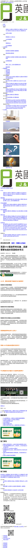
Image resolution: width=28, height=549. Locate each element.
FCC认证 (24, 80)
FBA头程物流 (4, 209)
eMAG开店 (8, 106)
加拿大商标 (21, 57)
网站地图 (5, 486)
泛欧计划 (12, 474)
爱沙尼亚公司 (17, 84)
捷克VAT (10, 30)
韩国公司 (22, 89)
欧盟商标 (8, 50)
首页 (4, 24)
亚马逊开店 (8, 100)
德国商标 (17, 50)
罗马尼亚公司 (23, 84)
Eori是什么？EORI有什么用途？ (10, 448)
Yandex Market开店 (21, 106)
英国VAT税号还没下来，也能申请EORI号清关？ (14, 425)
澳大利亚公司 (21, 90)
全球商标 (5, 47)
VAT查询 (10, 486)
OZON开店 (20, 108)
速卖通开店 (23, 100)
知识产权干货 (9, 167)
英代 (9, 80)
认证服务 (8, 69)
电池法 (13, 76)
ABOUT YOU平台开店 (21, 105)
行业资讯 (8, 121)
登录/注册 (5, 2)
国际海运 (8, 94)
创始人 (13, 481)
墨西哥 (22, 199)
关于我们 (5, 234)
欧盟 (4, 199)
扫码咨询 (5, 535)
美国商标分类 (17, 64)
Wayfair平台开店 (9, 101)
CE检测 (14, 80)
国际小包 (12, 97)
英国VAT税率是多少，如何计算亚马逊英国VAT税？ (15, 444)
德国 (9, 199)
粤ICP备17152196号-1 (19, 526)
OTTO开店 (13, 105)
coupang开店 (14, 106)
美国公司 (8, 89)
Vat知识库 (23, 234)
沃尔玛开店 (8, 105)
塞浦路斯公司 (9, 86)
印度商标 (17, 57)
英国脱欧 (8, 474)
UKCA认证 (19, 80)
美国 (11, 199)
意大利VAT (23, 192)
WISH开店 (18, 100)
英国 (6, 199)
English (11, 188)
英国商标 (12, 50)
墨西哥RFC (8, 43)
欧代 (7, 80)
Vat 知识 (5, 109)
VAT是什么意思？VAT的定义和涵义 (11, 419)
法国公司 (8, 83)
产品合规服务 (4, 203)
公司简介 (5, 481)
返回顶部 (5, 547)
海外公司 (8, 71)
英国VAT (8, 29)
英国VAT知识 (20, 243)
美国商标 (8, 57)
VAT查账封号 (22, 474)
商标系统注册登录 (10, 53)
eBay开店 (13, 100)
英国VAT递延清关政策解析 (9, 455)
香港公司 (11, 91)
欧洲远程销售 (6, 475)
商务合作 (14, 234)
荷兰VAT (19, 30)
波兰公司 (11, 84)
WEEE (10, 76)
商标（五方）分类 (10, 64)
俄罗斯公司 (12, 89)
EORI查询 (14, 486)
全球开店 (8, 73)
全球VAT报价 (9, 33)
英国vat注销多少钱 (7, 423)
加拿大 (18, 199)
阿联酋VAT (8, 36)
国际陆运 (17, 94)
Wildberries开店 (9, 108)
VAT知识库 (14, 490)
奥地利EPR (10, 78)
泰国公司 (11, 90)
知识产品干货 (15, 236)
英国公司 (12, 83)
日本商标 (12, 57)
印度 (16, 199)
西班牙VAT (16, 29)
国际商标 (3, 197)
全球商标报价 (9, 60)
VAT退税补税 (10, 477)
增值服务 (5, 68)
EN (12, 2)
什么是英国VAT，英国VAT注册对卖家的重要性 (14, 418)
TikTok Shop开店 (22, 102)
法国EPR (22, 76)
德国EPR (18, 76)
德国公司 (17, 83)
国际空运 (12, 94)
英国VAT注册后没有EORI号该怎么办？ (14, 412)
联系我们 (10, 234)
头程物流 (8, 72)
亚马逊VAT (3, 474)
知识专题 (8, 144)
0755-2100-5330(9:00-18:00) (6, 539)
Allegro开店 (23, 101)
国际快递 (17, 97)
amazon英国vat (6, 422)
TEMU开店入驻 (9, 102)
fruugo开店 (15, 108)
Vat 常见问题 (9, 155)
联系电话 (5, 545)
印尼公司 (16, 90)
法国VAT (12, 29)
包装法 (7, 76)
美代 (11, 80)
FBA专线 (8, 97)
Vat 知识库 (8, 132)
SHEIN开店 (15, 102)
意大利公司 (21, 83)
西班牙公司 (24, 216)
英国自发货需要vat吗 (8, 420)
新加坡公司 (20, 218)
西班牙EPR (24, 204)
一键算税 (23, 486)
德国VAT (22, 29)
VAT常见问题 (20, 490)
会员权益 (10, 2)
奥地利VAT (23, 30)
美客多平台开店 (17, 101)
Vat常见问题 (9, 236)
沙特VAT (13, 36)
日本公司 (18, 89)
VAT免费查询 (9, 45)
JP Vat (4, 25)
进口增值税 (17, 475)
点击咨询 (5, 537)
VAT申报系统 (9, 39)
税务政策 (10, 490)
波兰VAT (14, 30)
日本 (14, 199)
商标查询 (8, 67)
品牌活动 (10, 481)
